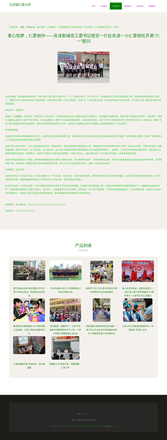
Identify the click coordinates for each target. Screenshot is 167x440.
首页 (93, 6)
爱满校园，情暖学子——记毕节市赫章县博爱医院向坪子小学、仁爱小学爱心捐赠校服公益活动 (65, 330)
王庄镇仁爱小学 (92, 426)
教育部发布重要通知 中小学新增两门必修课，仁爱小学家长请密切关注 (29, 330)
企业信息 (139, 6)
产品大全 (115, 6)
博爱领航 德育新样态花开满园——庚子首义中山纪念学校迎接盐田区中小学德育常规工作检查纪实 (101, 330)
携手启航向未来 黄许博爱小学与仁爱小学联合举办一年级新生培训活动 (29, 292)
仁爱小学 (83, 426)
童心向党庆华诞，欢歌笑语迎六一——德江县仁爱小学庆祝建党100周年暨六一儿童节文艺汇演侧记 (138, 292)
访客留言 (151, 6)
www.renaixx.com (71, 426)
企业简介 (103, 6)
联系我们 (127, 6)
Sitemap (114, 426)
